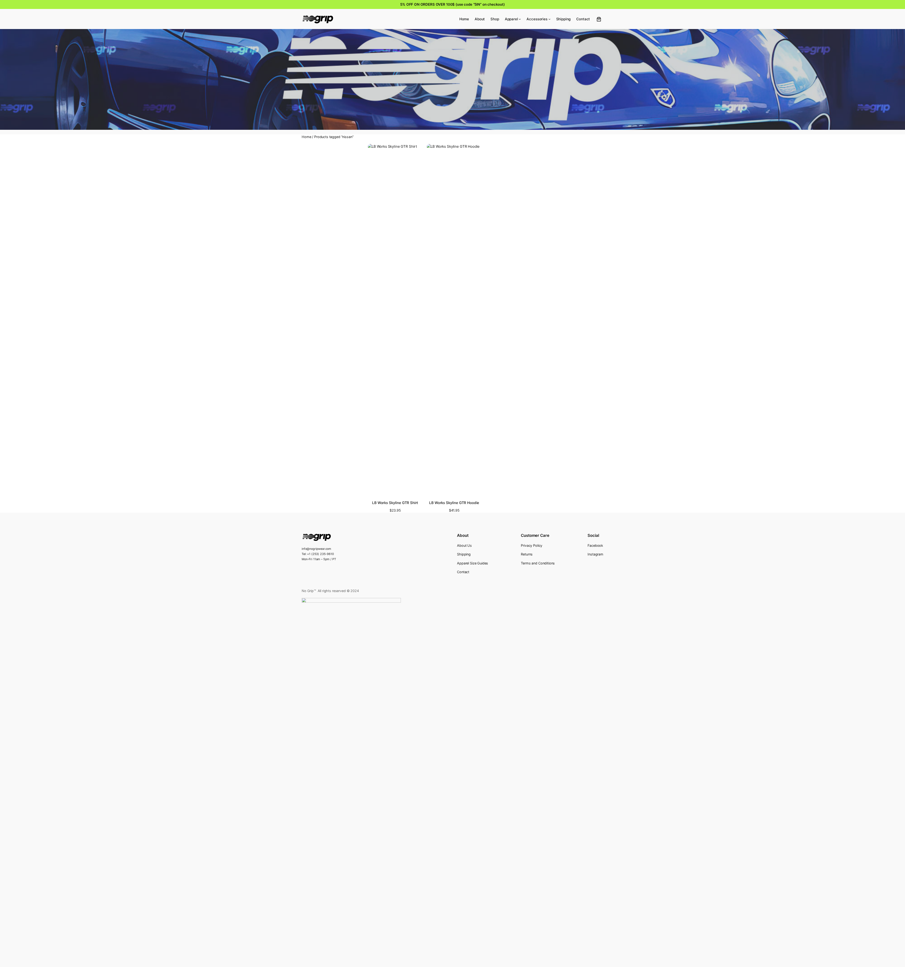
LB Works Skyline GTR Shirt (395, 503)
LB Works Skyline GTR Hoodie (454, 503)
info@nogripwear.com (316, 549)
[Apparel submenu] (520, 19)
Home (306, 137)
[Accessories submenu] (549, 19)
